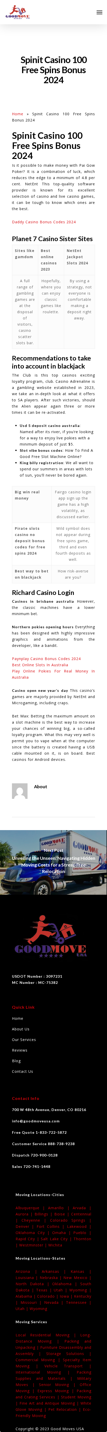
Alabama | (26, 1296)
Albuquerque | (32, 1207)
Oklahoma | (66, 1283)
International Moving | (46, 1372)
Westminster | (33, 1245)
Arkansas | (56, 1271)
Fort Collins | (52, 1226)
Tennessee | (79, 1302)
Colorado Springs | (70, 1220)
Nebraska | (52, 1277)
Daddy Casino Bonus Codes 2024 (44, 221)
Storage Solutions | (69, 1353)
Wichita (55, 1245)
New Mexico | (77, 1277)
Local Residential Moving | (48, 1335)
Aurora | (25, 1214)
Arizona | (29, 1271)
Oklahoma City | (34, 1232)
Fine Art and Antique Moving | (50, 1403)
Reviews (20, 1050)
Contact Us (22, 1071)
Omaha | (62, 1232)
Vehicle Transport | (68, 1366)
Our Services (24, 1039)
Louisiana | (28, 1277)
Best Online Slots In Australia (40, 664)
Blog (16, 1060)
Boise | (62, 1214)
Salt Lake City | (57, 1238)
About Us (21, 1029)
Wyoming (38, 1308)
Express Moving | (57, 1390)
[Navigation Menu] (99, 12)
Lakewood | (79, 1226)
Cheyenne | (36, 1220)
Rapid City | (28, 1238)
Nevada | (55, 1302)
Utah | (61, 1290)
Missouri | (32, 1302)
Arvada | (82, 1207)
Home (17, 113)
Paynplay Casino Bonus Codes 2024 (46, 658)
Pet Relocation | (65, 1409)
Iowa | (67, 1296)
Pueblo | (82, 1232)
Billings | (44, 1214)
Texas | (45, 1290)
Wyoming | (80, 1290)
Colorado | (48, 1296)
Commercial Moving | (39, 1359)
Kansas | (81, 1271)
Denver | (26, 1226)
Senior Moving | (59, 1384)
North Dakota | (34, 1283)
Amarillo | (60, 1207)
